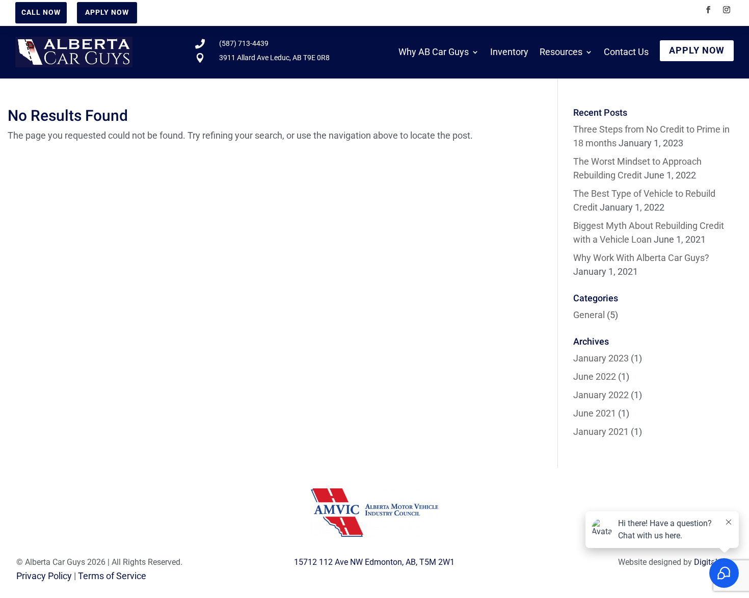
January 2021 (601, 431)
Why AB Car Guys (433, 51)
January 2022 (601, 394)
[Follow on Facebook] (708, 10)
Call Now (41, 12)
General (589, 314)
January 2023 (601, 358)
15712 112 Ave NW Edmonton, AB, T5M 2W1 (374, 562)
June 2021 (594, 413)
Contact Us (626, 51)
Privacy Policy (44, 575)
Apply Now (107, 12)
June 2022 (594, 376)
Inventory (509, 51)
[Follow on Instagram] (726, 10)
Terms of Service (112, 575)
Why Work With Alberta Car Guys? (641, 257)
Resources (561, 51)
